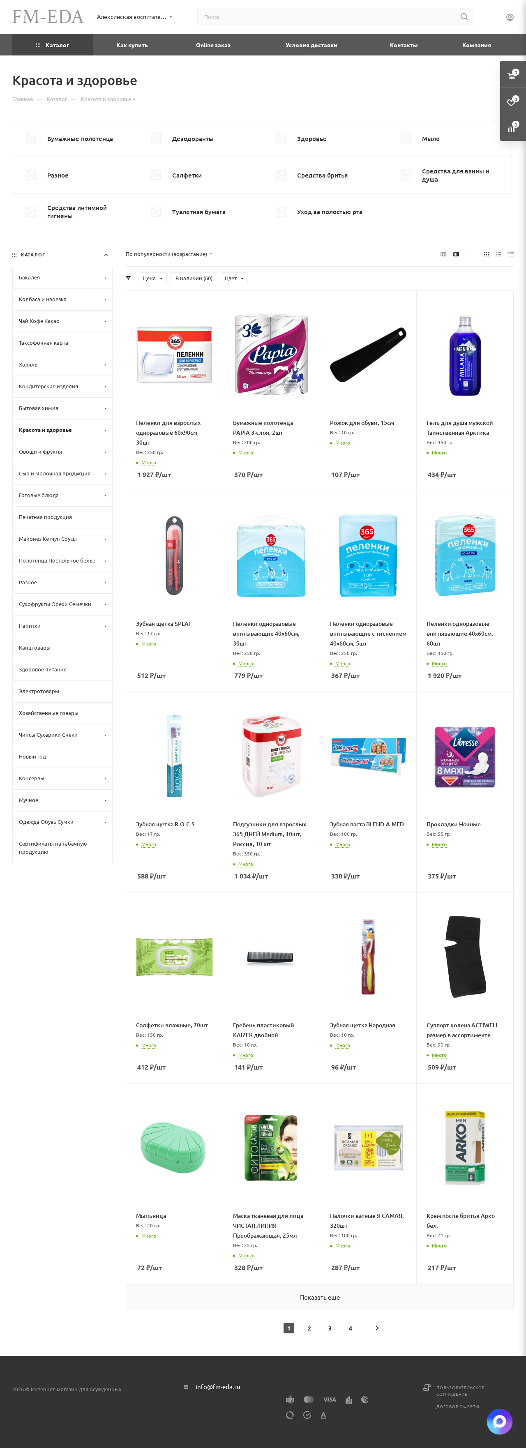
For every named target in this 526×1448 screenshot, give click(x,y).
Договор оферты (458, 1406)
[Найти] (464, 16)
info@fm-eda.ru (218, 1386)
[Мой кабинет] (510, 18)
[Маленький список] (443, 254)
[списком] (498, 254)
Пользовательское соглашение (460, 1390)
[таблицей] (511, 254)
